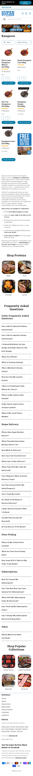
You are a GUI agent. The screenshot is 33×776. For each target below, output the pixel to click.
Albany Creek (5, 726)
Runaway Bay (6, 731)
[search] (19, 19)
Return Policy (6, 706)
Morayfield (18, 729)
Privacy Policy (6, 704)
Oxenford (24, 729)
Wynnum (20, 731)
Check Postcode (25, 3)
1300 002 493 (6, 7)
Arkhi (19, 771)
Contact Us (5, 715)
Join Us (4, 698)
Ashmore (12, 726)
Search (4, 701)
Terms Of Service (7, 709)
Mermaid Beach (10, 729)
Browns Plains (20, 726)
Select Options (24, 122)
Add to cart (8, 83)
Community (5, 712)
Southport (13, 731)
